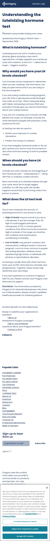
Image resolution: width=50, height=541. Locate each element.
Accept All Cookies (25, 536)
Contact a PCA (14, 329)
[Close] (47, 488)
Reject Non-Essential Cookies (25, 529)
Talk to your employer (17, 323)
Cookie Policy (31, 514)
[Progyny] (9, 3)
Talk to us (12, 317)
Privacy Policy (8, 465)
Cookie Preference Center (25, 521)
